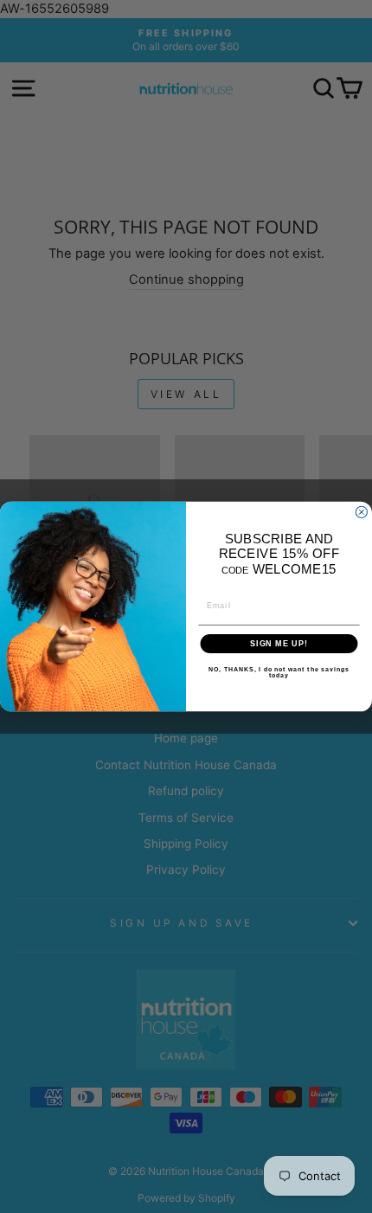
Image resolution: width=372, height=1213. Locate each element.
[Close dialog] (361, 511)
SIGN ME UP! (279, 643)
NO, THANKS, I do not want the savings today (279, 672)
